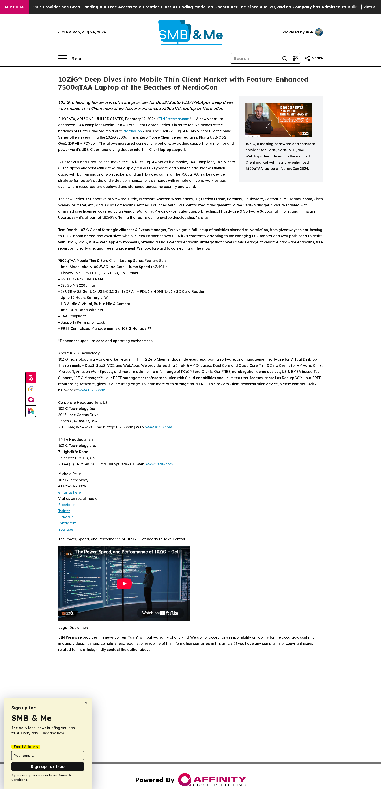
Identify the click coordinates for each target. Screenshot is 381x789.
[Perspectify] (31, 388)
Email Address (26, 747)
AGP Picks (14, 7)
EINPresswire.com (174, 119)
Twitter (64, 511)
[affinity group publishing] (31, 400)
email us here (69, 492)
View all (370, 7)
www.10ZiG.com (91, 390)
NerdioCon (132, 131)
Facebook (67, 504)
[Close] (86, 703)
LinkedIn (65, 517)
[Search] (284, 58)
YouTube (65, 529)
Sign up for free (48, 766)
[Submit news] (31, 377)
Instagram (67, 523)
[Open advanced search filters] (295, 58)
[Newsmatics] (31, 411)
